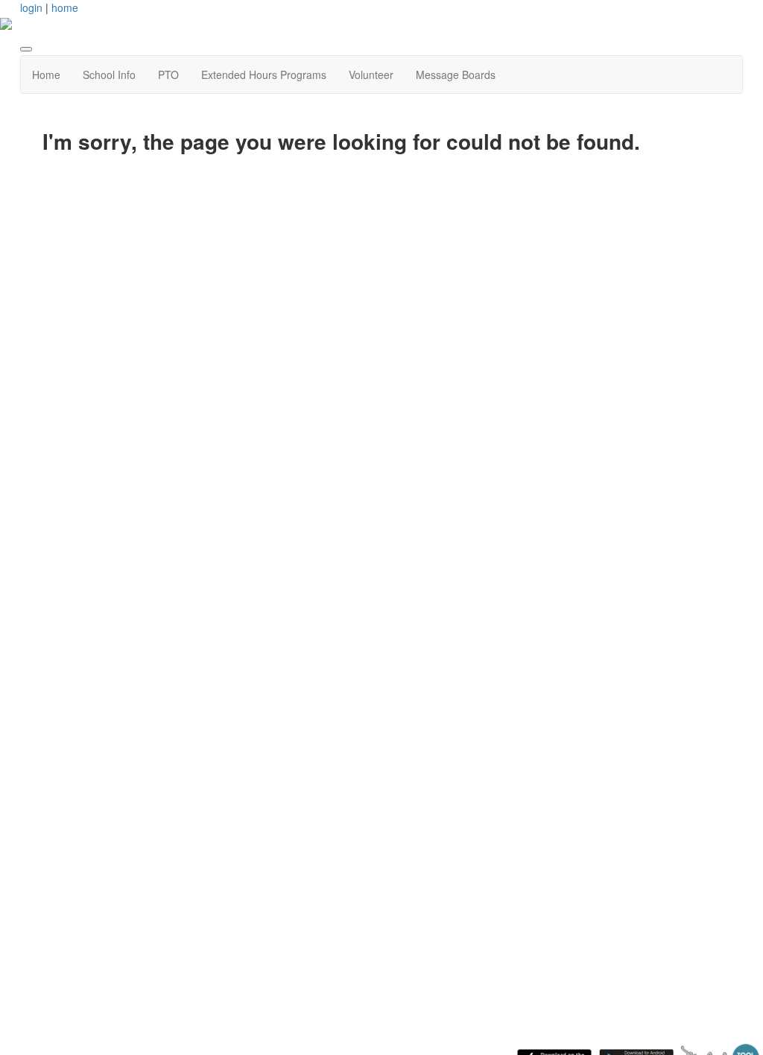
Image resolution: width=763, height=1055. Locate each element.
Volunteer (371, 74)
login (31, 7)
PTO (168, 74)
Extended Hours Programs (263, 74)
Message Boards (456, 74)
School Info (109, 74)
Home (46, 74)
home (64, 7)
